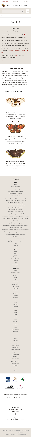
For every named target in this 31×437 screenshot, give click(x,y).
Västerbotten (15, 304)
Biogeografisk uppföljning (15, 258)
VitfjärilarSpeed (15, 331)
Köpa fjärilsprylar (15, 358)
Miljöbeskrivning (15, 284)
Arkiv (3, 60)
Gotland (15, 299)
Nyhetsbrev (15, 260)
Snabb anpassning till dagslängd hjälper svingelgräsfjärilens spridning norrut (15, 229)
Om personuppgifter (21, 434)
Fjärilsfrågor (15, 316)
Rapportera (15, 270)
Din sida (15, 247)
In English (15, 1)
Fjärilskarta (16, 295)
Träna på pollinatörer (15, 363)
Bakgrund (15, 251)
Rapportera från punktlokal (15, 272)
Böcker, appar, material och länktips (15, 351)
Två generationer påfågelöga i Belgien (15, 239)
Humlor (15, 367)
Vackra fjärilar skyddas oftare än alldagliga (15, 241)
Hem (3, 15)
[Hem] (15, 5)
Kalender (15, 243)
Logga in (26, 1)
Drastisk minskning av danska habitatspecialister (15, 214)
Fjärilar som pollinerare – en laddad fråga (15, 204)
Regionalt (15, 338)
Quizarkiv (15, 334)
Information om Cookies (10, 434)
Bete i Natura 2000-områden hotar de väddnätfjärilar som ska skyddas (15, 225)
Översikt (15, 312)
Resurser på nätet (15, 354)
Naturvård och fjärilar (15, 345)
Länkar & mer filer (15, 291)
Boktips (15, 352)
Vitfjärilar (15, 327)
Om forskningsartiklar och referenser (15, 189)
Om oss (15, 249)
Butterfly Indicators (15, 264)
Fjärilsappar (15, 356)
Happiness (20, 432)
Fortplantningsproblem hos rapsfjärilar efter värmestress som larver (15, 198)
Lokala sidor (15, 297)
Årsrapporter (15, 256)
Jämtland (15, 300)
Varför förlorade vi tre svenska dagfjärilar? (15, 191)
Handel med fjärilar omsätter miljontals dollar (16, 211)
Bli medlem (5, 1)
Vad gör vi (15, 253)
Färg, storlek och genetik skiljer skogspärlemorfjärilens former (15, 205)
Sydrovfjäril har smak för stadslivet (15, 209)
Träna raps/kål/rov (15, 329)
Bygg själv (15, 359)
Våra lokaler (15, 293)
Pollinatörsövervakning (15, 361)
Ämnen (15, 314)
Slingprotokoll (15, 288)
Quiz (15, 325)
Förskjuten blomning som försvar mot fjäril (15, 202)
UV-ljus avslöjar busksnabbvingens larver (15, 207)
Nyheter (15, 184)
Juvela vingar (15, 333)
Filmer (15, 255)
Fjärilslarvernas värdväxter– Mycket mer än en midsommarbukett (15, 231)
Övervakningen (15, 268)
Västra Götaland (15, 308)
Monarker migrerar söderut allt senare (15, 232)
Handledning (15, 282)
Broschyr (15, 277)
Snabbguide (15, 281)
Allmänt (15, 319)
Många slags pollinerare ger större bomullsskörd (15, 238)
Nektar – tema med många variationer (15, 227)
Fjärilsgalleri (15, 321)
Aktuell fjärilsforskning (15, 186)
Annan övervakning (15, 336)
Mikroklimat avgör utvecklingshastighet (15, 223)
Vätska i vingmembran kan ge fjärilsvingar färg (15, 213)
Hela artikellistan (16, 188)
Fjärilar (15, 370)
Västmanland (15, 306)
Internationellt (15, 342)
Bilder (15, 317)
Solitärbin (15, 368)
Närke (15, 302)
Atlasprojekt (15, 343)
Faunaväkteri (15, 340)
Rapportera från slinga (15, 274)
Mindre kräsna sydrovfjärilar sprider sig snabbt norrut (15, 234)
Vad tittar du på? (15, 236)
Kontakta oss (15, 265)
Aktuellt (15, 182)
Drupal (24, 430)
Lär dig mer (15, 324)
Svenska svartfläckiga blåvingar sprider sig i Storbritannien (15, 200)
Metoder (15, 279)
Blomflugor (15, 365)
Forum (15, 310)
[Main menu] (27, 11)
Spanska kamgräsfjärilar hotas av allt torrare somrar (15, 222)
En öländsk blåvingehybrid (15, 195)
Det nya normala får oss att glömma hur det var (15, 196)
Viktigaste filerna (15, 286)
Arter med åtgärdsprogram (15, 349)
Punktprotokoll (15, 290)
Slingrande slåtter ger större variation (15, 193)
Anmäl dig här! (15, 245)
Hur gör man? (15, 275)
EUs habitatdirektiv (15, 347)
